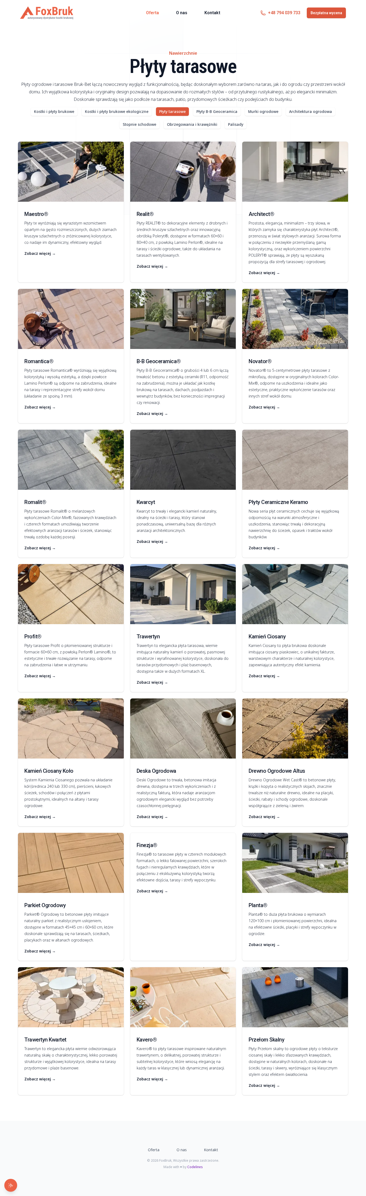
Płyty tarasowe (172, 111)
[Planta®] (295, 863)
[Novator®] (295, 319)
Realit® (145, 214)
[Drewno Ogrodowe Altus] (295, 728)
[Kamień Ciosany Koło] (71, 728)
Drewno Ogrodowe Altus (277, 771)
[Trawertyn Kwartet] (71, 997)
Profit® (33, 636)
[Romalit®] (71, 460)
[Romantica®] (71, 319)
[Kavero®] (183, 997)
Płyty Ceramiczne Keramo (278, 502)
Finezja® (147, 845)
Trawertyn (148, 636)
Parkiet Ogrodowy (45, 905)
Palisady (235, 124)
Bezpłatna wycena (326, 13)
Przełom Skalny (266, 1039)
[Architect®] (295, 172)
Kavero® (147, 1039)
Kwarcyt (146, 502)
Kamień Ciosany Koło (48, 771)
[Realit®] (183, 172)
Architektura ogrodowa (310, 111)
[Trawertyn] (183, 594)
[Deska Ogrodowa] (183, 728)
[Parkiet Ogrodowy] (71, 863)
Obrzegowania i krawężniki (192, 124)
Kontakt (212, 12)
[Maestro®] (71, 172)
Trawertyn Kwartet (45, 1039)
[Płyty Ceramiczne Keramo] (295, 460)
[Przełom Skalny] (295, 997)
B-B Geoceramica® (159, 361)
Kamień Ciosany (267, 636)
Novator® (260, 361)
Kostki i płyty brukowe (54, 111)
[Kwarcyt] (183, 460)
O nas (181, 12)
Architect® (261, 214)
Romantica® (38, 361)
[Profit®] (71, 594)
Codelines (195, 1167)
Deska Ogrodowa (156, 771)
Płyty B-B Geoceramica (216, 111)
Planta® (258, 905)
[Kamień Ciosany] (295, 594)
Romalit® (35, 502)
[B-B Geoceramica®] (183, 319)
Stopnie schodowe (139, 124)
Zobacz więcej (40, 253)
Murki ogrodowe (263, 111)
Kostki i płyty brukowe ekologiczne (116, 111)
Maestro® (36, 214)
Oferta (152, 12)
